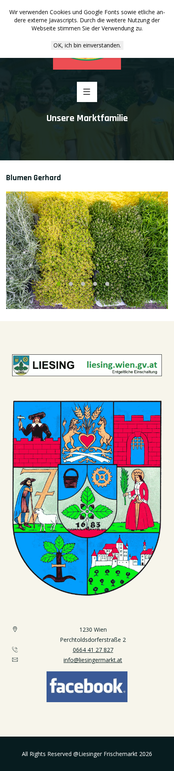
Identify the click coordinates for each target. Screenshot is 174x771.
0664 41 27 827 (93, 650)
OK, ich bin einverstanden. (87, 45)
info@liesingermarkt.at (93, 660)
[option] (87, 250)
